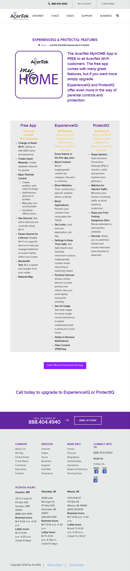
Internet (38, 16)
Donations (73, 465)
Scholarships (74, 461)
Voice (55, 16)
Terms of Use (76, 565)
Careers (19, 473)
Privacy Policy (55, 565)
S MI (96, 477)
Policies (71, 453)
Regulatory (73, 457)
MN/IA (96, 468)
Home (43, 45)
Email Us (98, 459)
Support (87, 16)
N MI (104, 468)
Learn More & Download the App (65, 365)
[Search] (117, 16)
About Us (20, 449)
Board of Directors (77, 469)
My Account (84, 4)
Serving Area (74, 473)
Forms (70, 449)
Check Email (108, 4)
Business (106, 16)
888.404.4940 (59, 4)
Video (70, 16)
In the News (21, 461)
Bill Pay (19, 453)
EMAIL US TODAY (88, 420)
